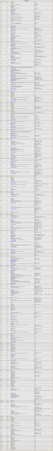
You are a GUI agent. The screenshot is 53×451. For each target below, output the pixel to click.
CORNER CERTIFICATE (18, 4)
